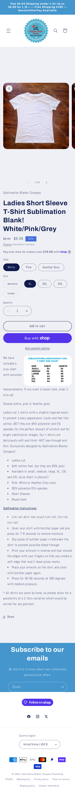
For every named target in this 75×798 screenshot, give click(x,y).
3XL (60, 284)
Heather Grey (51, 267)
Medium (15, 285)
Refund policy (23, 779)
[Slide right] (46, 182)
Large (13, 294)
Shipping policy (27, 785)
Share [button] (10, 617)
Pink (29, 267)
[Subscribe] (62, 687)
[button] (8, 30)
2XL (44, 284)
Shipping (7, 244)
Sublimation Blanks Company (36, 774)
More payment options (37, 348)
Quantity (8, 302)
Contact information (49, 785)
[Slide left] (28, 182)
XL (30, 284)
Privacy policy (41, 779)
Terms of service (61, 779)
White (11, 267)
